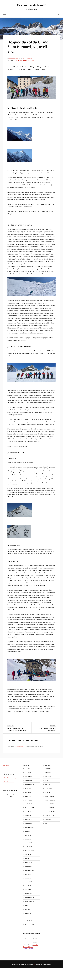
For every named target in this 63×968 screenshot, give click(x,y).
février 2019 (28, 917)
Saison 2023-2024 (50, 808)
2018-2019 (48, 769)
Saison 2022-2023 (50, 804)
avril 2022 (28, 854)
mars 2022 (28, 858)
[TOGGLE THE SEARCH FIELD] (58, 15)
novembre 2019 (29, 901)
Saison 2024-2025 (28, 60)
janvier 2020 (28, 893)
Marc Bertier (13, 58)
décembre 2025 (29, 784)
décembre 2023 (29, 827)
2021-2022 (48, 780)
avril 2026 (28, 769)
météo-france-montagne (10, 778)
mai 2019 (27, 905)
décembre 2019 (29, 897)
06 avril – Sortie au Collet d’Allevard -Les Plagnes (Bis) (16, 729)
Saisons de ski (48, 819)
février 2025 (28, 800)
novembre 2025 (29, 788)
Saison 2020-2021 (50, 796)
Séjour (46, 823)
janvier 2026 (28, 780)
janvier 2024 (28, 823)
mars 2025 (28, 796)
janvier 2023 (28, 847)
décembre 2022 (29, 850)
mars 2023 (28, 839)
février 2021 (28, 882)
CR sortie (47, 792)
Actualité (47, 784)
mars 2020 (28, 886)
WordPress (30, 964)
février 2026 (28, 776)
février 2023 (28, 843)
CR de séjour (18, 60)
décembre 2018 (29, 925)
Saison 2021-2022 (50, 800)
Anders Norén (47, 964)
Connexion (6, 765)
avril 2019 (28, 909)
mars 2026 (28, 772)
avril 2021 (28, 874)
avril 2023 (28, 835)
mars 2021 (28, 878)
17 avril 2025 (27, 58)
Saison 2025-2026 (50, 815)
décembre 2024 (29, 808)
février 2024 (28, 819)
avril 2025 (28, 792)
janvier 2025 (28, 804)
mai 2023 (27, 831)
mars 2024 (28, 815)
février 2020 (28, 889)
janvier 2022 (28, 866)
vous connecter (19, 747)
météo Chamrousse (8, 782)
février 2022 (28, 862)
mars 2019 (28, 913)
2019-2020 (48, 776)
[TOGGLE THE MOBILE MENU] (4, 15)
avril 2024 (28, 811)
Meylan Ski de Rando (31, 5)
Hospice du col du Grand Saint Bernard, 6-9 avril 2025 (27, 46)
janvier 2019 (28, 921)
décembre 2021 (29, 870)
